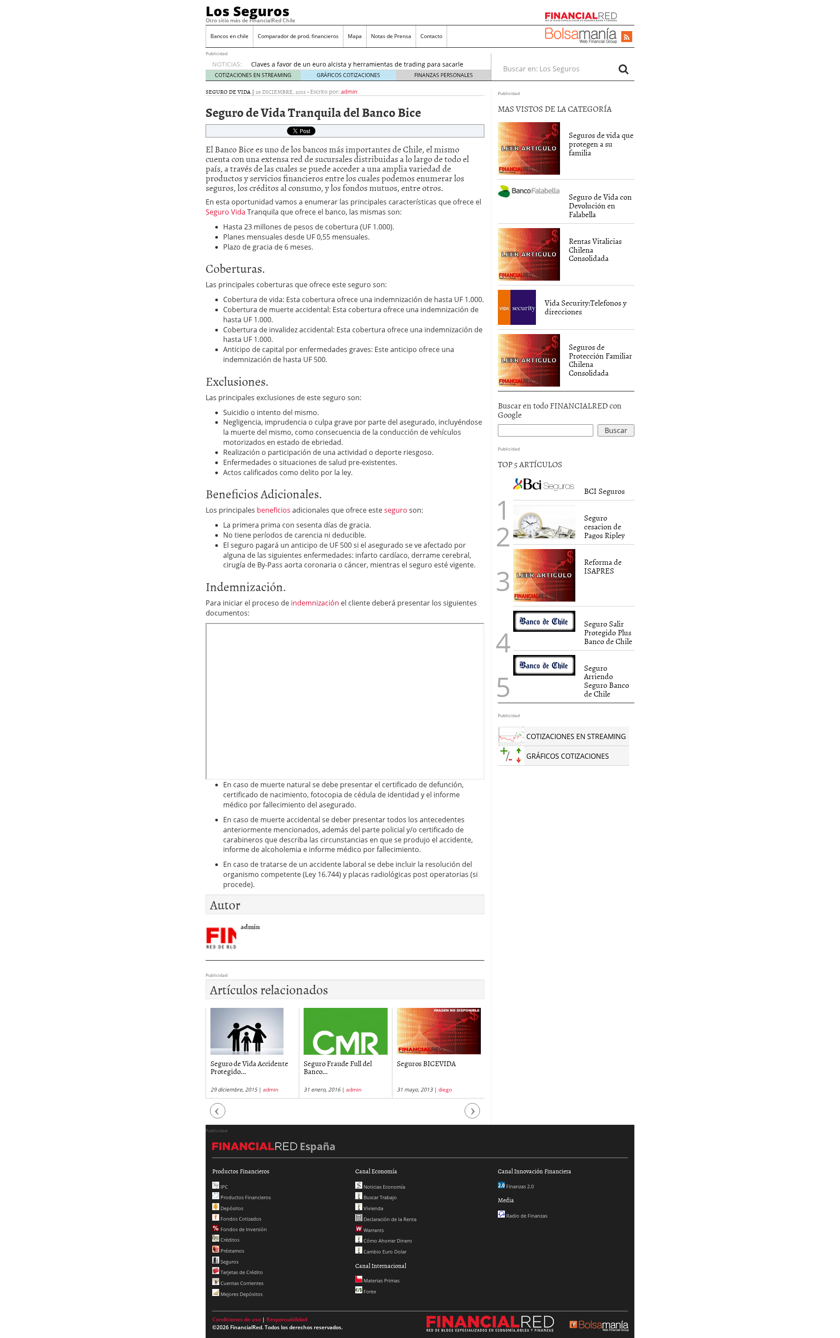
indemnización (316, 603)
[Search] (623, 68)
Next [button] (473, 1115)
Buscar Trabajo (379, 1197)
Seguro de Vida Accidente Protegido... (224, 1067)
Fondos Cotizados (240, 1218)
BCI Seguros (604, 491)
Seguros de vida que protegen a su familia (601, 143)
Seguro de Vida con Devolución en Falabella (600, 205)
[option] (363, 63)
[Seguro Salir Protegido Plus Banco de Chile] (544, 621)
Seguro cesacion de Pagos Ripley (604, 526)
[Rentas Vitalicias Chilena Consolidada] (529, 253)
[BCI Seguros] (544, 484)
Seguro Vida (225, 212)
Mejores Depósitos (240, 1294)
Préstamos (231, 1250)
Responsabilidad (286, 1319)
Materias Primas (380, 1280)
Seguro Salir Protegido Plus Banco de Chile (608, 632)
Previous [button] (217, 1115)
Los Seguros (248, 11)
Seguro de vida (228, 91)
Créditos (229, 1239)
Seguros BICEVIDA (400, 1063)
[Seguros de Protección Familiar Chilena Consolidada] (529, 359)
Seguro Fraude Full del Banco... (312, 1067)
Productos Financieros (245, 1197)
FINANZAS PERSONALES (443, 75)
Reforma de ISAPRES (603, 566)
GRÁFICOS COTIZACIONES (348, 75)
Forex (369, 1291)
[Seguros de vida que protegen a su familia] (529, 148)
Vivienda (372, 1208)
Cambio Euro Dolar (384, 1251)
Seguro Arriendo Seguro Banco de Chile (606, 681)
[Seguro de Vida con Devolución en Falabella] (529, 190)
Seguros (228, 1261)
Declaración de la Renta (389, 1219)
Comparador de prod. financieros (298, 36)
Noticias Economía (383, 1186)
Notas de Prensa (391, 36)
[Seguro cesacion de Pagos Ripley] (544, 522)
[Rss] (627, 37)
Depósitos (231, 1208)
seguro (396, 510)
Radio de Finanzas (526, 1215)
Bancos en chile (229, 36)
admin (349, 91)
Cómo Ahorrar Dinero (387, 1240)
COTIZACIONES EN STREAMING (253, 75)
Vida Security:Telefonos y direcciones (585, 307)
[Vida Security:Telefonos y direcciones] (517, 306)
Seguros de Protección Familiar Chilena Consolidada (600, 360)
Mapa (355, 36)
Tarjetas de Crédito (241, 1272)
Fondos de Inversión (243, 1229)
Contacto (431, 36)
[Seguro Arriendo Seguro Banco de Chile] (544, 665)
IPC (223, 1186)
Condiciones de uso (236, 1319)
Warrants (373, 1230)
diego (420, 1089)
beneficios (274, 510)
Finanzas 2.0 (519, 1186)
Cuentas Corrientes (241, 1283)
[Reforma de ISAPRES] (544, 575)
